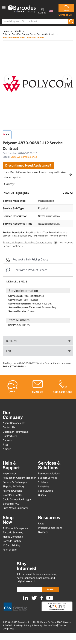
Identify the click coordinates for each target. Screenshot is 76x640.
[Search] (71, 21)
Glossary (43, 532)
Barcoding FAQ (11, 503)
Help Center (9, 473)
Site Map (18, 625)
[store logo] (22, 9)
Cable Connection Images (17, 499)
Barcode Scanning (13, 532)
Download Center (12, 495)
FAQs (9, 351)
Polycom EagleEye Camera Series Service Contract (29, 34)
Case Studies (45, 490)
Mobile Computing (13, 536)
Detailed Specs (16, 281)
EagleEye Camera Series (24, 156)
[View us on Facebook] (41, 599)
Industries (43, 486)
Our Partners (10, 436)
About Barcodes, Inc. (14, 423)
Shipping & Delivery (13, 486)
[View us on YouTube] (49, 599)
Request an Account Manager (19, 477)
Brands (17, 31)
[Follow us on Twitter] (34, 599)
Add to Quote (66, 242)
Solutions (43, 482)
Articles (7, 449)
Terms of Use (50, 625)
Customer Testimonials (15, 431)
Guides (42, 495)
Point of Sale (10, 549)
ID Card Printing (11, 545)
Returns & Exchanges (15, 482)
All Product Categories (15, 528)
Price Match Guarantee (15, 507)
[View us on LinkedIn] (25, 599)
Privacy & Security (33, 625)
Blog (5, 444)
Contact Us (65, 14)
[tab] (38, 279)
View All (67, 193)
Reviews (11, 340)
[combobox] (38, 21)
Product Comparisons (50, 527)
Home (6, 31)
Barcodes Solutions (49, 473)
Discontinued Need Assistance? (28, 165)
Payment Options (12, 490)
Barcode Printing (12, 541)
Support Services (47, 477)
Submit (50, 589)
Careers (7, 440)
